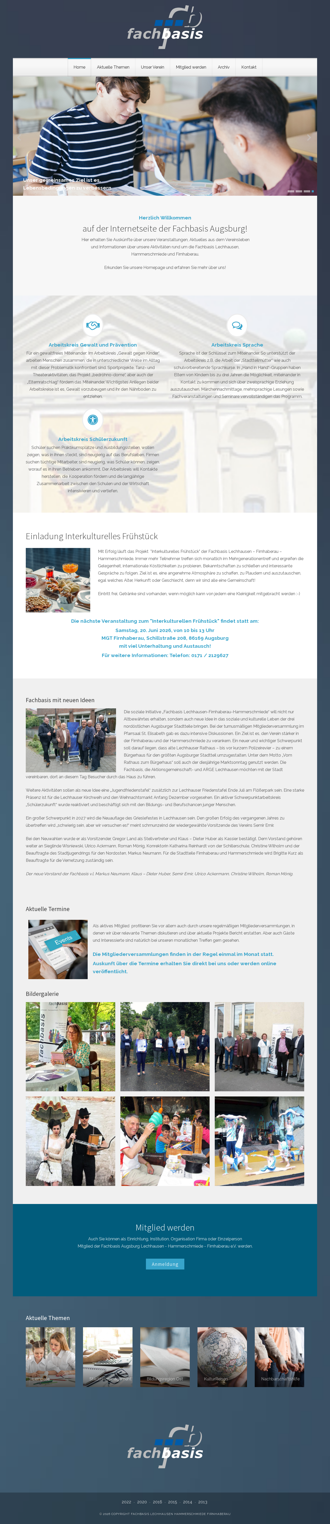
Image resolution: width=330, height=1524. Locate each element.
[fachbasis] (165, 27)
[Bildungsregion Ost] (165, 1357)
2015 (172, 1502)
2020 (142, 1502)
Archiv (224, 67)
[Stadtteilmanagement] (108, 1357)
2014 (187, 1502)
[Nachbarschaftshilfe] (279, 1357)
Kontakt (249, 67)
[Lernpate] (50, 1357)
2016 (157, 1502)
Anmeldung (165, 1264)
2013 (202, 1502)
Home (79, 67)
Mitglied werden (191, 67)
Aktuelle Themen (113, 67)
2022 (126, 1502)
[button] (289, 191)
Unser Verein (152, 67)
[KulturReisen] (222, 1357)
